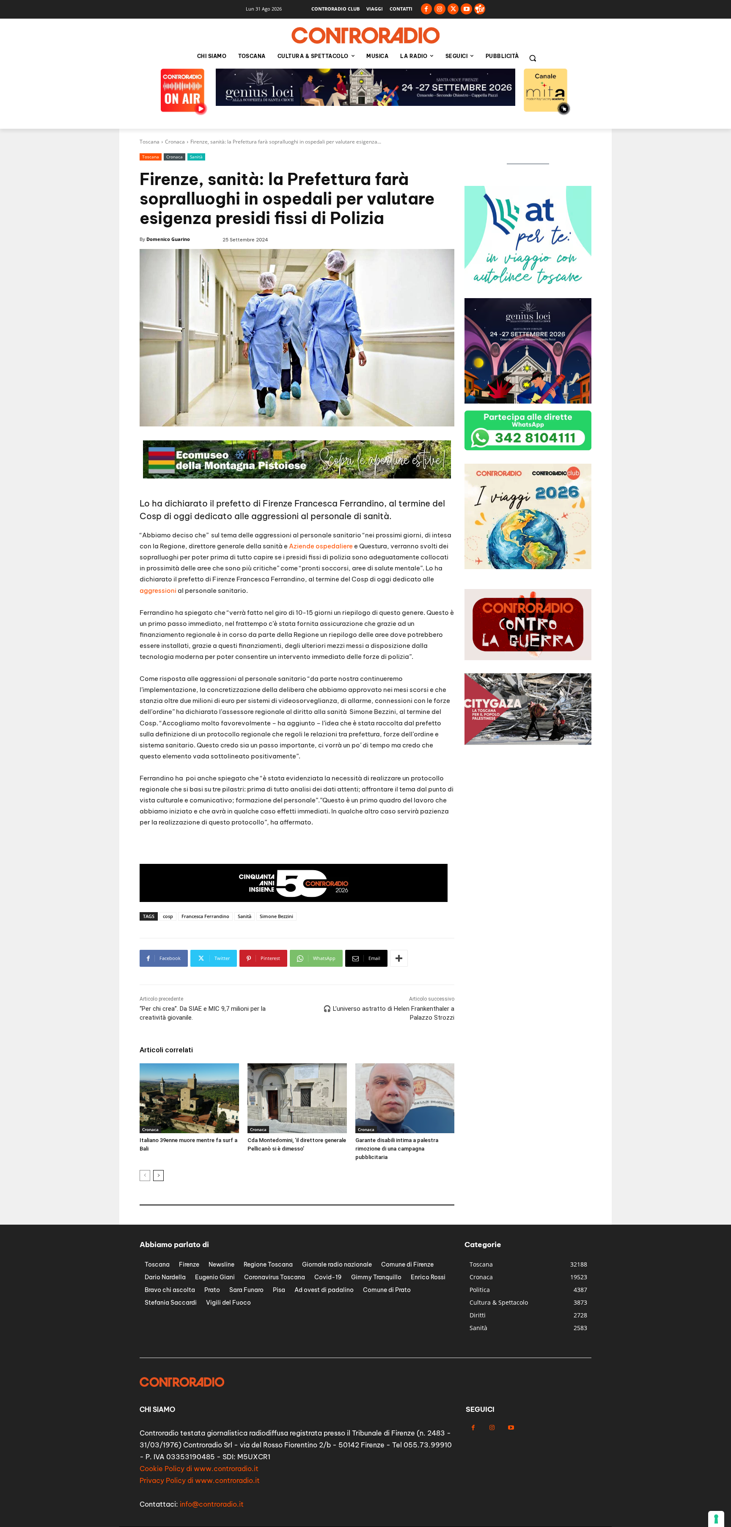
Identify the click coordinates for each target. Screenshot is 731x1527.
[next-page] (158, 1175)
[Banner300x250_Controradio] (527, 401)
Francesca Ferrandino (205, 916)
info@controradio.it (212, 1504)
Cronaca (175, 141)
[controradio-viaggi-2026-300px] (527, 289)
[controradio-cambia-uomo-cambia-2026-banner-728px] (365, 104)
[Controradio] (365, 35)
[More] (399, 958)
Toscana (149, 141)
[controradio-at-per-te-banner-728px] (297, 476)
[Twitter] (453, 9)
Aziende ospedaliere (321, 546)
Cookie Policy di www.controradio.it (199, 1468)
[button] (532, 58)
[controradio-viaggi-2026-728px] (294, 900)
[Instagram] (439, 9)
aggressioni (158, 590)
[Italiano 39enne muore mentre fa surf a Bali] (189, 1098)
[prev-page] (145, 1175)
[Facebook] (426, 9)
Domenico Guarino (168, 239)
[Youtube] (466, 9)
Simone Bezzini (276, 916)
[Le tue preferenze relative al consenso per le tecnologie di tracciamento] (716, 1519)
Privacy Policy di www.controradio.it (200, 1480)
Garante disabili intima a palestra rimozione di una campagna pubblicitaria (396, 1148)
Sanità (196, 157)
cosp (168, 916)
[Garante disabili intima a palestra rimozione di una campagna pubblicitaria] (405, 1098)
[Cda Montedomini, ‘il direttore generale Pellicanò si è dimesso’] (297, 1098)
